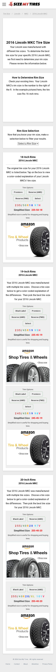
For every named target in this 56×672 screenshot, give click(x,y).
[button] (4, 4)
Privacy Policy (47, 664)
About (25, 664)
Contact (17, 664)
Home (8, 664)
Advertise (35, 664)
